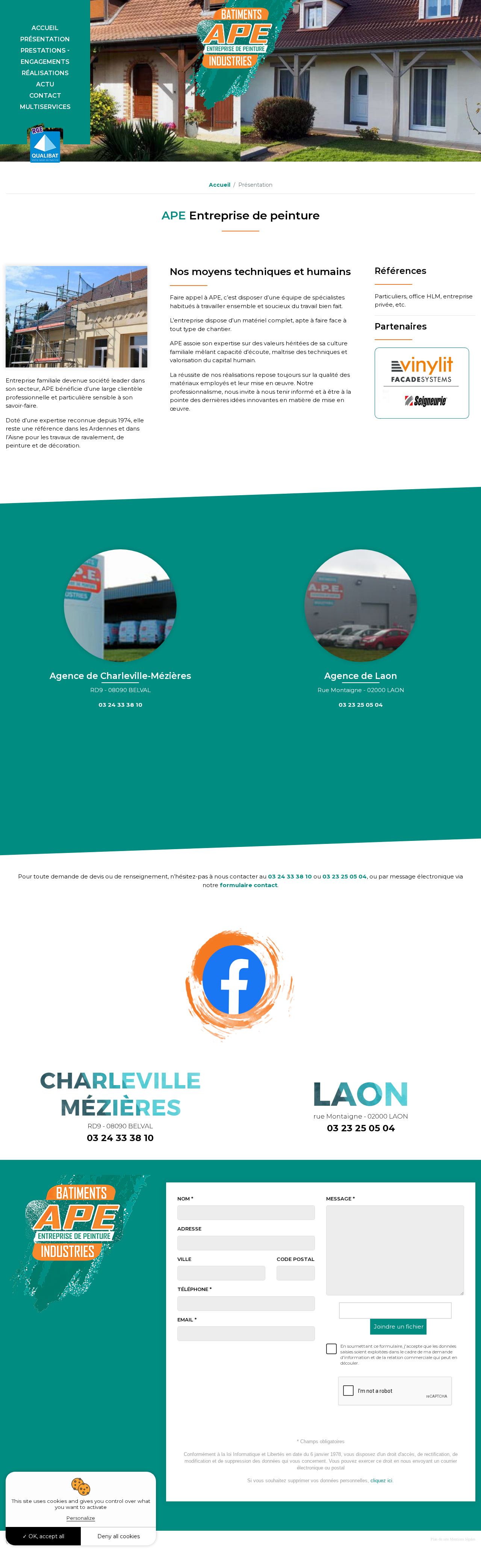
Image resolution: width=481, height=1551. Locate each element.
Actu (45, 84)
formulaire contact (248, 885)
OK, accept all (45, 1536)
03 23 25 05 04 (344, 876)
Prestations (43, 50)
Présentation (45, 39)
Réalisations (45, 73)
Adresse (189, 1229)
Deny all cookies (118, 1536)
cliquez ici (381, 1480)
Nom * (185, 1199)
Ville (184, 1259)
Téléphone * (194, 1289)
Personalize (81, 1518)
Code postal (296, 1259)
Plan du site (440, 1539)
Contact (45, 95)
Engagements (45, 61)
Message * (340, 1199)
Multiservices (45, 106)
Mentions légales (462, 1539)
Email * (187, 1320)
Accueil (45, 28)
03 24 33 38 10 (290, 876)
